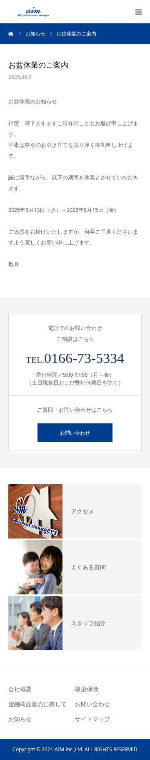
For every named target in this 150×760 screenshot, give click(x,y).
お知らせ (20, 719)
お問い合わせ (75, 432)
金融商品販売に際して (37, 704)
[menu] (138, 11)
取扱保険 (86, 689)
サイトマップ (92, 719)
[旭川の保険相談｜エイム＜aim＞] (33, 12)
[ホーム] (11, 33)
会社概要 (20, 689)
